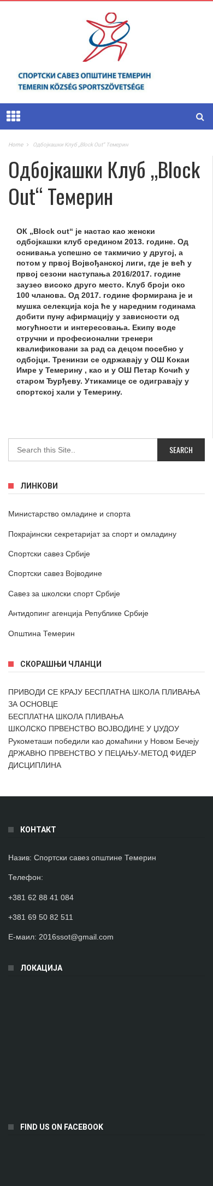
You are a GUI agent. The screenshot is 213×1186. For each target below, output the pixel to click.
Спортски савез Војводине (55, 573)
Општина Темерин (41, 633)
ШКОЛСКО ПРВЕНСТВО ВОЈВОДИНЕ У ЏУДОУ (93, 728)
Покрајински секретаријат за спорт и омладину (92, 534)
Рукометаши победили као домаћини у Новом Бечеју (103, 741)
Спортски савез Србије (49, 553)
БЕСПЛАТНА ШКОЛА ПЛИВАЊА (65, 716)
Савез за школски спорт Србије (64, 593)
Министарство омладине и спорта (69, 513)
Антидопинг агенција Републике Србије (78, 613)
